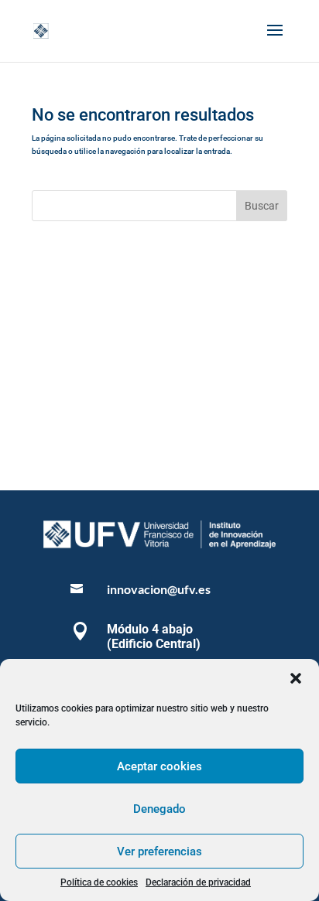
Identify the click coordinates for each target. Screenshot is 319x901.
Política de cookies (99, 882)
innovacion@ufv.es (159, 589)
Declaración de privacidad (198, 882)
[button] (296, 678)
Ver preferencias (159, 851)
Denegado (159, 809)
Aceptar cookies (159, 766)
